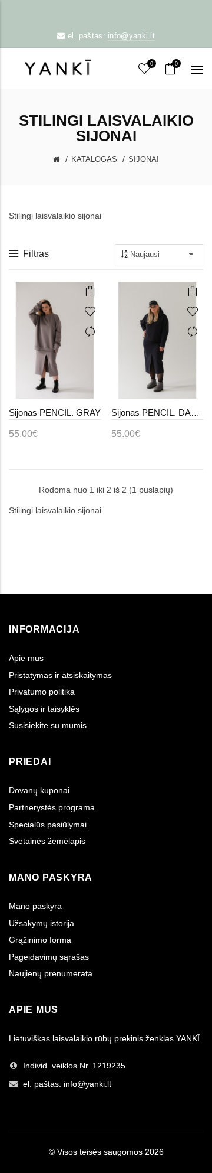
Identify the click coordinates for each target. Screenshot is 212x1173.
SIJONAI (143, 159)
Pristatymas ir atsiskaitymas (60, 675)
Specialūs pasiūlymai (48, 824)
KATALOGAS (94, 159)
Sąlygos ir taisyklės (44, 708)
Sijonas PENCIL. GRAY (55, 413)
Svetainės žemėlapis (47, 841)
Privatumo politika (42, 691)
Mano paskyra (35, 906)
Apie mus (26, 658)
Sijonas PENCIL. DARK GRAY (157, 413)
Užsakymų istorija (41, 923)
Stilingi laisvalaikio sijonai (55, 510)
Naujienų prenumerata (50, 973)
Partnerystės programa (52, 807)
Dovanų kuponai (39, 790)
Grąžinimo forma (40, 939)
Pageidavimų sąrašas (49, 957)
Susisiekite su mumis (48, 725)
